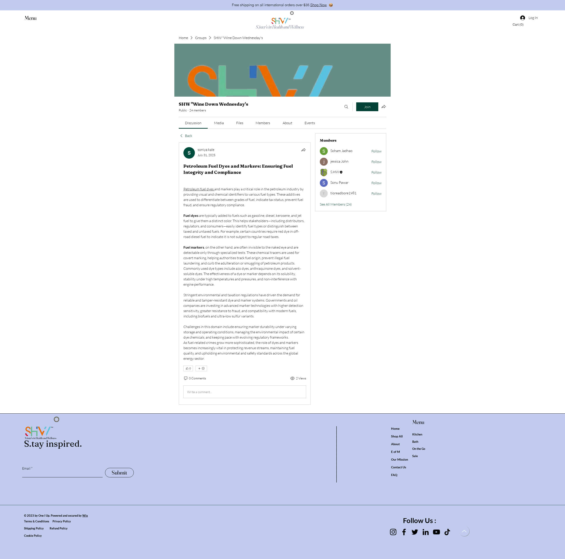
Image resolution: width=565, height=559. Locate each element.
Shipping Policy (37, 528)
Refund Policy (59, 528)
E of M (395, 452)
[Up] (464, 531)
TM (289, 19)
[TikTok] (447, 532)
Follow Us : (419, 520)
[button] (34, 18)
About (395, 444)
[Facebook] (404, 532)
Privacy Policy (62, 521)
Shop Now (318, 5)
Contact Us (398, 467)
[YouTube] (436, 532)
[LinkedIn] (425, 532)
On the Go (418, 448)
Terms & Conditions (38, 521)
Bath (415, 441)
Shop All (397, 436)
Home (395, 428)
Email (26, 468)
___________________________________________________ (338, 454)
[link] (193, 123)
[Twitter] (415, 532)
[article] (245, 274)
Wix (85, 515)
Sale (415, 456)
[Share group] (383, 106)
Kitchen (417, 434)
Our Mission (399, 459)
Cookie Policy (33, 535)
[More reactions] (201, 368)
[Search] (346, 106)
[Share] (303, 149)
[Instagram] (393, 532)
